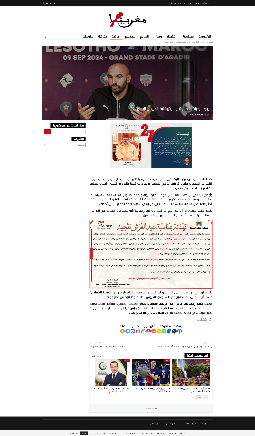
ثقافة (102, 36)
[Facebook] (179, 331)
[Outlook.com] (133, 331)
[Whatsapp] (164, 331)
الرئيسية (204, 36)
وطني (157, 36)
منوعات (88, 36)
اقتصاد (172, 36)
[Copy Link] (158, 331)
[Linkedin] (169, 331)
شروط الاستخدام (189, 423)
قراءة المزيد (73, 433)
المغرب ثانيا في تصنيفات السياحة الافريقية (106, 346)
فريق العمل (172, 3)
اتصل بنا (189, 3)
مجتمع (130, 36)
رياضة (116, 36)
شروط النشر (181, 3)
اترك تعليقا (150, 408)
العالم (144, 36)
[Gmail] (138, 331)
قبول (84, 433)
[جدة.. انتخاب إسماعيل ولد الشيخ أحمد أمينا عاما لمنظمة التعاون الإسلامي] (111, 372)
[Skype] (143, 331)
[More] (122, 331)
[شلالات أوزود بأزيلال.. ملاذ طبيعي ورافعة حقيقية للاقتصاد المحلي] (191, 372)
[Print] (153, 331)
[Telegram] (127, 331)
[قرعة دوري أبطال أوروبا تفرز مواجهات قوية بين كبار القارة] (151, 372)
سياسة (188, 36)
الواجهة (207, 360)
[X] (174, 331)
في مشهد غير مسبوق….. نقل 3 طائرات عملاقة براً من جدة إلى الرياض (184, 346)
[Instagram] (148, 331)
